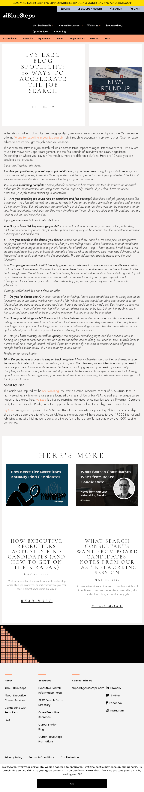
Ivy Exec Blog (50, 391)
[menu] (86, 29)
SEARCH (117, 8)
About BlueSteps (15, 688)
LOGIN (66, 8)
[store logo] (19, 16)
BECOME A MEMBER (91, 8)
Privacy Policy (13, 757)
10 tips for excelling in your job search (38, 137)
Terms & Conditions (41, 757)
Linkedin (115, 688)
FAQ (7, 720)
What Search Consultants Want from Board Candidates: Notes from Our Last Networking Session (107, 557)
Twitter (115, 695)
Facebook (115, 703)
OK (72, 783)
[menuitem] (42, 26)
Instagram (117, 710)
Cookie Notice (70, 757)
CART (136, 8)
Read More (36, 601)
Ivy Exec (41, 400)
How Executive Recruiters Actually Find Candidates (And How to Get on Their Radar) (36, 554)
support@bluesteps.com (88, 688)
